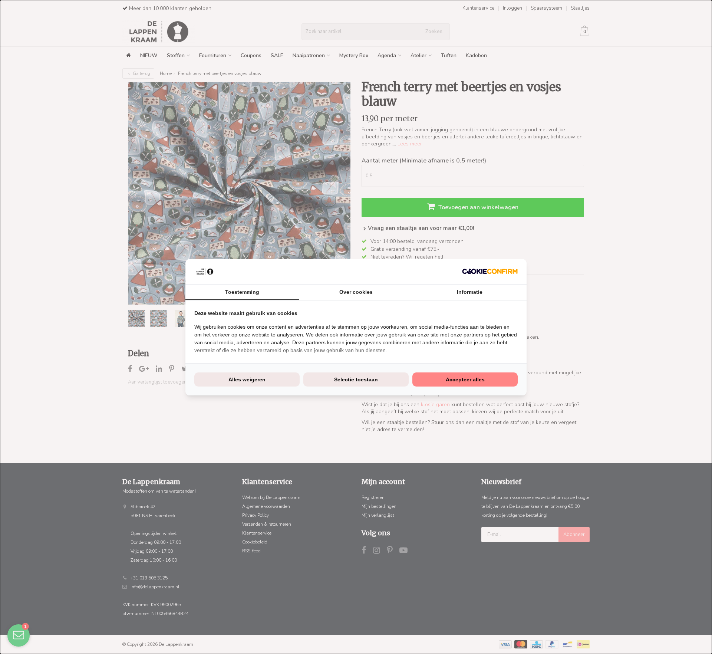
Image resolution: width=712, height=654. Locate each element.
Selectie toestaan (356, 379)
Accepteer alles (465, 379)
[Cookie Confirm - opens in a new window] (490, 271)
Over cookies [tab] (356, 292)
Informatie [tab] (469, 292)
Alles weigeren (247, 379)
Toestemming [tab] (242, 292)
